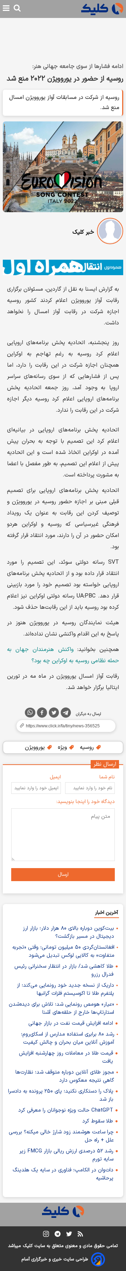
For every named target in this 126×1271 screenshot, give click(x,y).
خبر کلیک (83, 232)
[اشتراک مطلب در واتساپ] (30, 712)
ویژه (63, 747)
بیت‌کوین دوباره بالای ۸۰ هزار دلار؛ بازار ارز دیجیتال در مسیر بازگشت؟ (68, 932)
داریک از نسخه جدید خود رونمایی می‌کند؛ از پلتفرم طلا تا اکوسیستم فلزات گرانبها (65, 989)
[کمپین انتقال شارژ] (63, 267)
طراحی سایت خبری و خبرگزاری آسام (54, 1259)
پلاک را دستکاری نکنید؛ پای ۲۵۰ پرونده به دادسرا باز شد (60, 1095)
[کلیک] (102, 9)
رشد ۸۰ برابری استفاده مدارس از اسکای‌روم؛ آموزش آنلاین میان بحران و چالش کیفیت (67, 1038)
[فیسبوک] (42, 714)
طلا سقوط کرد (97, 1121)
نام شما (107, 777)
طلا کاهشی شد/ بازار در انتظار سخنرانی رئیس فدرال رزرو (63, 970)
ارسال (63, 874)
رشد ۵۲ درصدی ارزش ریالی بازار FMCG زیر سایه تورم (66, 1155)
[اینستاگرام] (46, 1235)
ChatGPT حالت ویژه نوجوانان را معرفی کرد (65, 1110)
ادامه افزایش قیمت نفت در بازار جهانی (70, 1023)
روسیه (88, 747)
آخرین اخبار (106, 912)
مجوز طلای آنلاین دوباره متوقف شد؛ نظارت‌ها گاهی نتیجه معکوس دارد (64, 1076)
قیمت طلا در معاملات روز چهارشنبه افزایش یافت (66, 1057)
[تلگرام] (66, 714)
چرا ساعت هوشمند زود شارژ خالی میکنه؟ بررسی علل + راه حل (61, 1136)
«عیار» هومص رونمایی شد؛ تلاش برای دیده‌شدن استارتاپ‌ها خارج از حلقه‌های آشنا (61, 1008)
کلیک (28, 1246)
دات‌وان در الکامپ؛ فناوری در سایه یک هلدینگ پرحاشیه (63, 1174)
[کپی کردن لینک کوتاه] (63, 726)
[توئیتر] (54, 714)
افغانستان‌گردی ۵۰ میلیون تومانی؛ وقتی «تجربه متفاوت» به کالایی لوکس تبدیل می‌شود (63, 951)
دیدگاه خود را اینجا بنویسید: (85, 801)
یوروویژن (36, 747)
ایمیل (55, 777)
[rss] (80, 1235)
